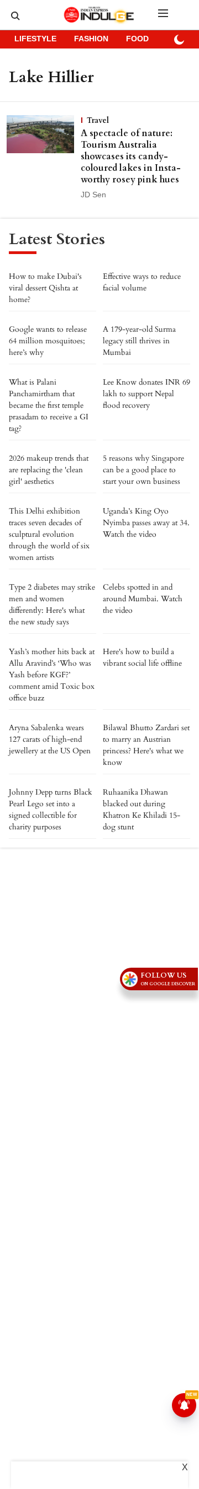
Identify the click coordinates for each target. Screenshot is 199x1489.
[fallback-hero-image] (44, 158)
